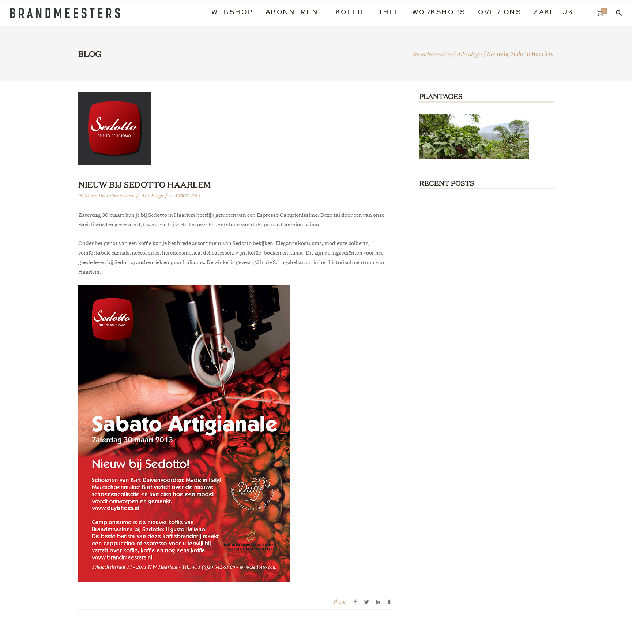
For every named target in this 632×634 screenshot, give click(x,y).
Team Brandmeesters (109, 195)
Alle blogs (468, 54)
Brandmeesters (432, 54)
